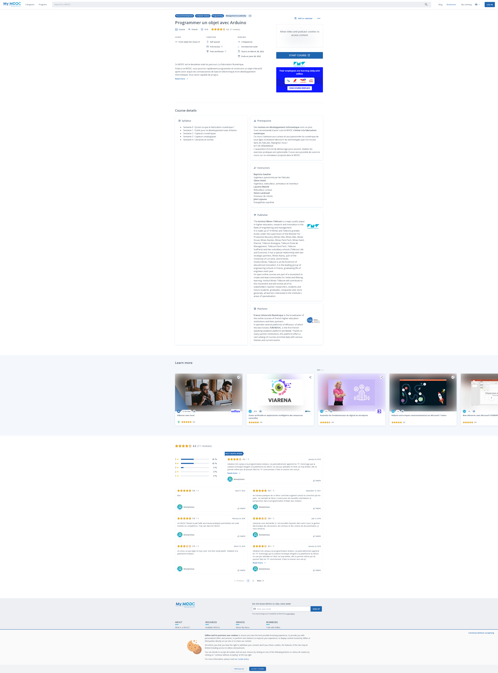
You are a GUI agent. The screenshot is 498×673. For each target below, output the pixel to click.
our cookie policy (241, 659)
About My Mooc (243, 627)
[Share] (238, 377)
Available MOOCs (212, 627)
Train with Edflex (273, 627)
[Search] (426, 4)
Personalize (239, 669)
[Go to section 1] (318, 370)
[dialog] (249, 651)
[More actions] (319, 18)
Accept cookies (257, 669)
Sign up (316, 609)
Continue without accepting (481, 633)
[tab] (30, 4)
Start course (297, 55)
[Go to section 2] (322, 370)
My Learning (466, 4)
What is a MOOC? (182, 627)
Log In (490, 4)
